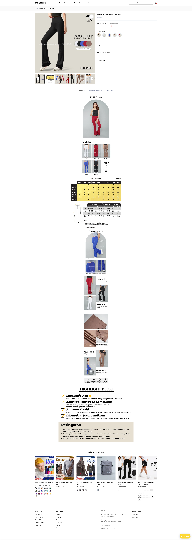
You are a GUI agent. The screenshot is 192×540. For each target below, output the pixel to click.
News (75, 3)
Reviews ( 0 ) (110, 90)
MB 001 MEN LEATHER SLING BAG (64, 483)
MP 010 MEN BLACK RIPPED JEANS (125, 483)
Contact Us (82, 3)
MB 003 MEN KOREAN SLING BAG (105, 483)
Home (51, 3)
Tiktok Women (60, 520)
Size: (99, 42)
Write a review (100, 17)
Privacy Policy (39, 525)
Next (93, 43)
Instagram (135, 517)
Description (82, 90)
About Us (58, 3)
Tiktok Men (59, 517)
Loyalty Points (39, 517)
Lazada (58, 525)
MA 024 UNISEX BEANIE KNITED (44, 482)
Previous (36, 43)
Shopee (58, 514)
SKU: (98, 52)
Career (90, 3)
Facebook (135, 514)
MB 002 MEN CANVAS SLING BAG (84, 483)
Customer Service (61, 528)
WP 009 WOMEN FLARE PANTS (110, 14)
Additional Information (96, 90)
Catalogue (67, 3)
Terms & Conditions (40, 522)
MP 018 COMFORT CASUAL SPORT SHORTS (146, 483)
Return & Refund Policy (41, 520)
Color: (101, 31)
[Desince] (40, 3)
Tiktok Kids (59, 522)
